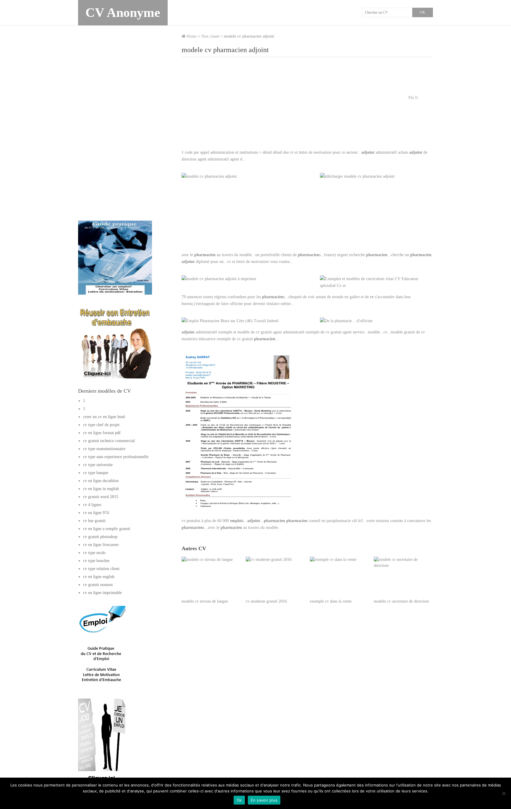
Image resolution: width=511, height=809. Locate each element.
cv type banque (95, 473)
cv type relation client (101, 568)
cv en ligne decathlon (101, 481)
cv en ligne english (98, 576)
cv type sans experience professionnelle (115, 457)
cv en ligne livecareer (101, 544)
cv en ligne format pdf (102, 433)
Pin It (413, 97)
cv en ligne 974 (96, 513)
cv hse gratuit (94, 521)
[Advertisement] (307, 106)
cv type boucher (96, 560)
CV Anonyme (122, 12)
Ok (239, 800)
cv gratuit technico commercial (109, 441)
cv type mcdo (94, 552)
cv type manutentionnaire (104, 449)
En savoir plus (264, 800)
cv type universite (98, 465)
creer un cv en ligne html (104, 417)
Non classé (210, 36)
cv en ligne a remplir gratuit (106, 529)
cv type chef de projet (101, 425)
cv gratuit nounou (98, 584)
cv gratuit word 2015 (100, 497)
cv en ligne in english (101, 489)
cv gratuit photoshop (100, 536)
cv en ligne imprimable (102, 592)
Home (191, 36)
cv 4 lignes (92, 505)
